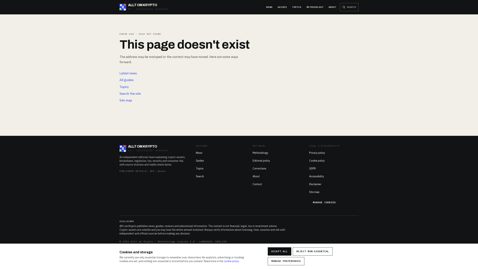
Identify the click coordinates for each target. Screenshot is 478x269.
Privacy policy (317, 152)
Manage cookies (324, 202)
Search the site (130, 94)
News (269, 7)
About (332, 7)
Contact (257, 184)
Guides (282, 7)
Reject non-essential (312, 251)
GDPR (312, 168)
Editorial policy (261, 160)
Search (200, 176)
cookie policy (231, 261)
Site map (126, 100)
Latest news (128, 73)
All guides (127, 80)
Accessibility (316, 176)
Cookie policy (317, 160)
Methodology (315, 7)
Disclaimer (315, 184)
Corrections (259, 168)
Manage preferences (286, 261)
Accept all (279, 251)
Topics (296, 7)
